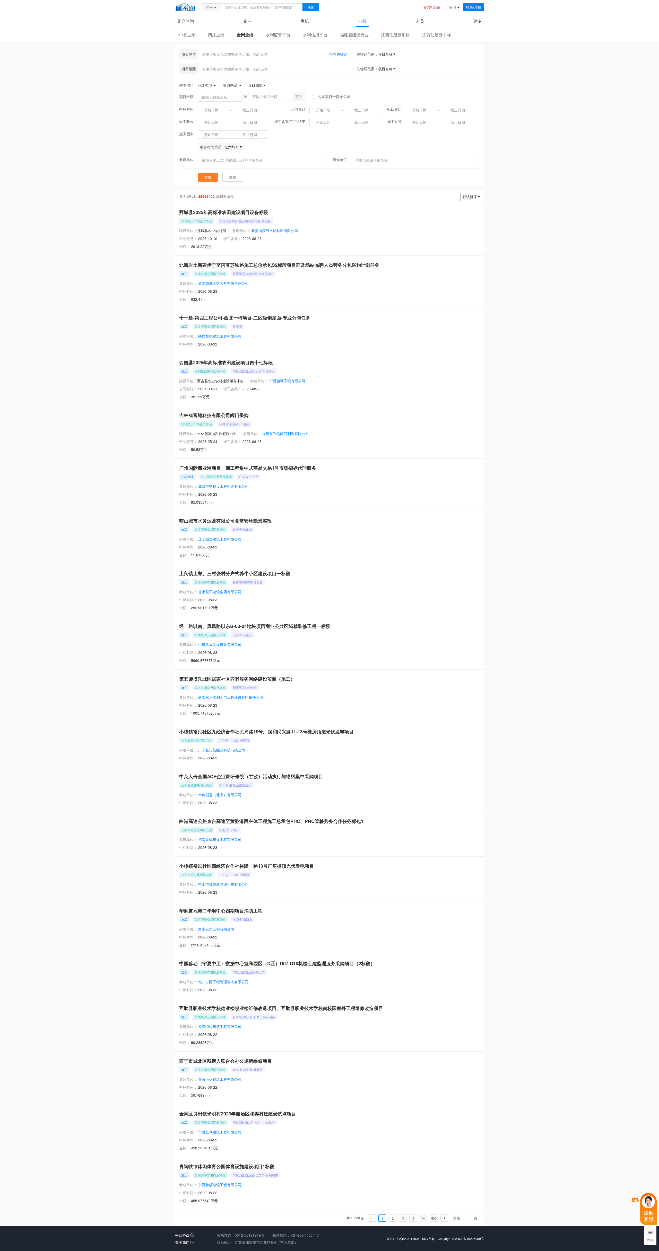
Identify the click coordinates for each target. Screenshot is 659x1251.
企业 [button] (209, 7)
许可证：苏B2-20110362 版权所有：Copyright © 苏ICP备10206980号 (435, 1238)
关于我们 (182, 1242)
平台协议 (182, 1235)
